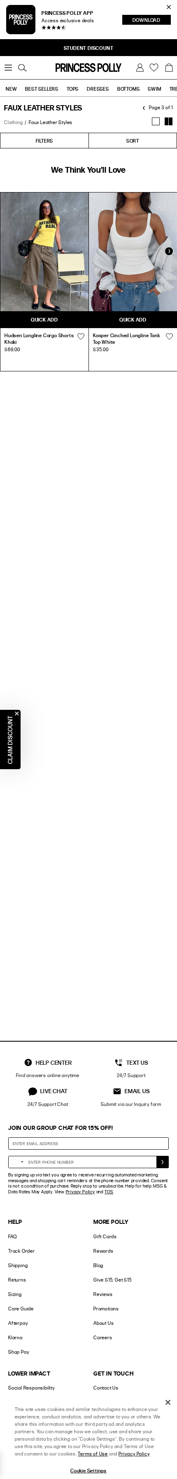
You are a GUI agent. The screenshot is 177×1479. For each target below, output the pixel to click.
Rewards (103, 1251)
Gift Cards (105, 1236)
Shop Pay (18, 1352)
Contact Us (106, 1388)
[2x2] (168, 121)
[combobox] (17, 1162)
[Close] (168, 1402)
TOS (109, 1192)
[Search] (22, 68)
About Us (103, 1323)
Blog (98, 1265)
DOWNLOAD (152, 20)
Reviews (103, 1294)
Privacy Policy (80, 1192)
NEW (11, 88)
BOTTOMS (128, 88)
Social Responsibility (31, 1388)
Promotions (106, 1308)
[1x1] (155, 121)
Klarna (15, 1337)
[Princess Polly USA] (88, 67)
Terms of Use (93, 1454)
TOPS (73, 88)
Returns (17, 1280)
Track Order (21, 1251)
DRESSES (98, 88)
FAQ (12, 1236)
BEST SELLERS (41, 88)
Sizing (15, 1294)
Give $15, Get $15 (112, 1280)
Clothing (13, 122)
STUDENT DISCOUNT (89, 48)
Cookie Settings (88, 1470)
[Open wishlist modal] (81, 336)
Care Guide (21, 1308)
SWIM (154, 88)
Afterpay (18, 1323)
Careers (102, 1337)
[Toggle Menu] (8, 68)
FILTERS (45, 140)
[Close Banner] (169, 7)
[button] (169, 68)
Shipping (18, 1265)
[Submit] (162, 1162)
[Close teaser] (17, 713)
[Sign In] (140, 68)
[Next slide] (169, 251)
